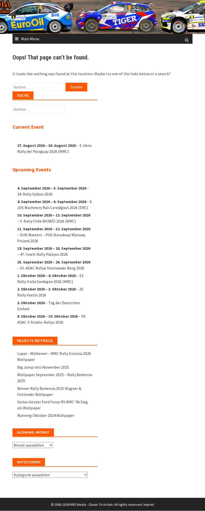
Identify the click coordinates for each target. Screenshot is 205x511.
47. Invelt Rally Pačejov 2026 (44, 254)
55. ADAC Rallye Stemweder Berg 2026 (52, 267)
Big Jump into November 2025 (43, 367)
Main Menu (30, 38)
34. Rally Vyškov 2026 (34, 194)
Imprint (149, 504)
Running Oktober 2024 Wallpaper (45, 415)
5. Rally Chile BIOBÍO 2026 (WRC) (48, 221)
